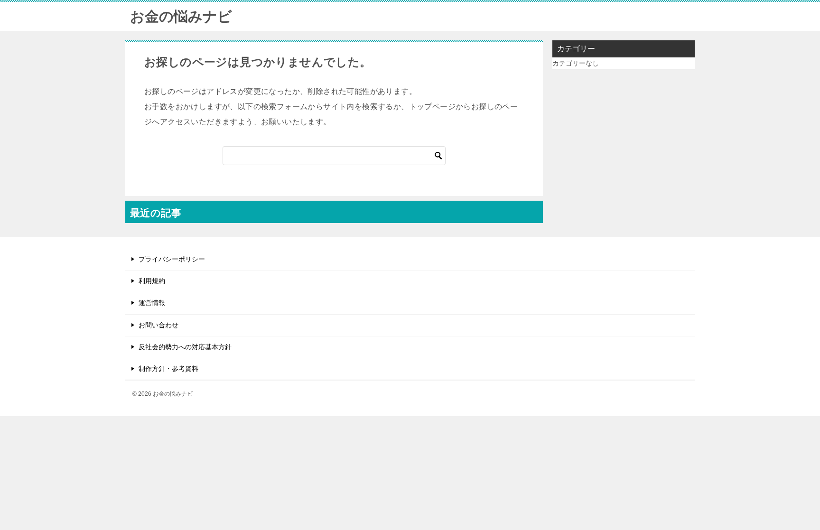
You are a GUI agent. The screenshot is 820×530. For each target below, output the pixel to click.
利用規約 (152, 281)
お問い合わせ (158, 325)
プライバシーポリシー (172, 259)
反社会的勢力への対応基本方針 (185, 347)
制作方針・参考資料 (168, 368)
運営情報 (152, 303)
